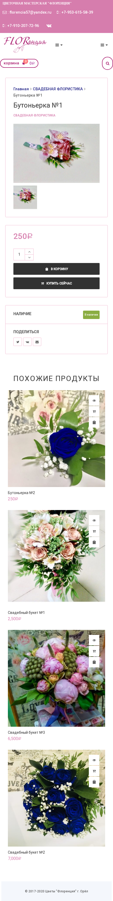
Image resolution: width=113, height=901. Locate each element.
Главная (21, 89)
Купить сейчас (59, 283)
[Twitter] (17, 342)
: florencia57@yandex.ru (29, 12)
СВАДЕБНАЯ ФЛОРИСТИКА (58, 89)
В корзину (59, 269)
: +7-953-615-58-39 (75, 12)
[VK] (27, 342)
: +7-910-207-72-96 (21, 25)
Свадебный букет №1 (26, 613)
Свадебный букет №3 (26, 732)
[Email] (37, 342)
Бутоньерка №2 (21, 493)
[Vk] (49, 25)
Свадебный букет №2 (26, 852)
